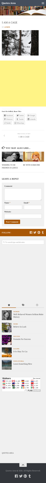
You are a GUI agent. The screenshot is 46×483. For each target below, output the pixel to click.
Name (7, 203)
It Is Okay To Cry (20, 351)
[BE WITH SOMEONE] (33, 157)
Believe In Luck (19, 326)
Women (16, 311)
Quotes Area (9, 3)
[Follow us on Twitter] (34, 232)
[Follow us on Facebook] (30, 232)
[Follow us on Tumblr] (42, 232)
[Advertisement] (23, 84)
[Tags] (23, 305)
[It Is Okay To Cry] (7, 352)
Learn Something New (22, 364)
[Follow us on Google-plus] (38, 232)
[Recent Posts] (37, 305)
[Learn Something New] (7, 365)
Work (15, 324)
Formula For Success (22, 339)
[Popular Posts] (9, 305)
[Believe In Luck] (7, 327)
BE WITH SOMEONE (31, 165)
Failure (16, 349)
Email (26, 203)
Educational (18, 361)
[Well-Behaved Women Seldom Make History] (7, 315)
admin (7, 27)
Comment (8, 186)
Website (7, 211)
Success (16, 336)
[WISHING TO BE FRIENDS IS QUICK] (12, 157)
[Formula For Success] (7, 340)
